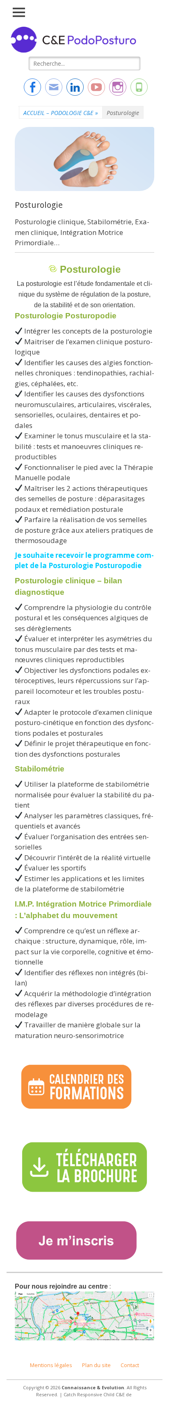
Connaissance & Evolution (93, 1387)
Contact (130, 1365)
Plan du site (96, 1365)
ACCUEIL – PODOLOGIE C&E (60, 113)
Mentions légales (51, 1365)
